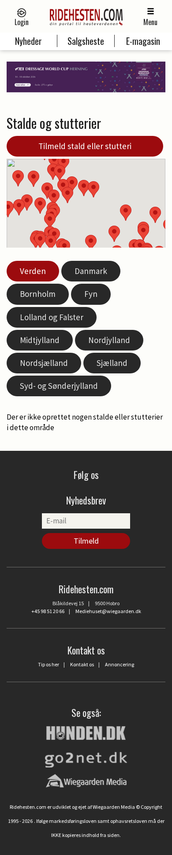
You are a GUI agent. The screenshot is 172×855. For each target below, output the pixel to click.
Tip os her (48, 664)
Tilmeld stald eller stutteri (84, 146)
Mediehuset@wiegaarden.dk (108, 611)
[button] (114, 233)
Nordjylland (109, 340)
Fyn (90, 294)
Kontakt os (82, 664)
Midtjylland (40, 340)
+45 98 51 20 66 (47, 611)
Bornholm (38, 294)
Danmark (91, 271)
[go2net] (86, 757)
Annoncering (119, 664)
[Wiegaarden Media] (86, 780)
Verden (33, 271)
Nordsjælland (44, 363)
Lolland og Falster (51, 317)
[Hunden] (86, 732)
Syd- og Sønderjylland (59, 385)
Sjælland (112, 363)
